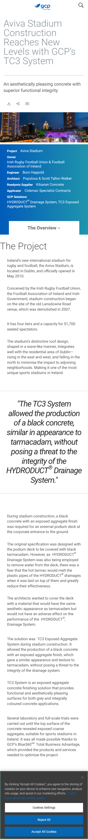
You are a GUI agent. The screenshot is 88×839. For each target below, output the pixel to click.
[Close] (82, 777)
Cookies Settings (44, 807)
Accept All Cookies (44, 831)
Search (81, 4)
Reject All (44, 819)
